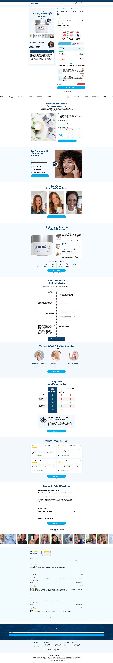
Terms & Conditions (51, 660)
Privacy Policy (58, 660)
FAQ (65, 646)
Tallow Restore (56, 648)
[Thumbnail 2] (35, 36)
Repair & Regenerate (57, 646)
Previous (30, 20)
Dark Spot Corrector (47, 645)
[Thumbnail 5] (48, 36)
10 (62, 617)
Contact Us (66, 647)
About (49, 3)
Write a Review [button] (80, 551)
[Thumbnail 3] (39, 36)
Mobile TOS (63, 660)
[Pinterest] (38, 646)
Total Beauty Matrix (57, 645)
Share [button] (32, 582)
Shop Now (66, 141)
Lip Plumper (46, 650)
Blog (61, 3)
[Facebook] (32, 646)
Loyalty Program (67, 649)
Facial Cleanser (56, 649)
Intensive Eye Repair (47, 646)
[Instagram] (34, 646)
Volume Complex (46, 648)
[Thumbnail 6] (52, 36)
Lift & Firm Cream (47, 644)
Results (57, 3)
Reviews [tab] (31, 558)
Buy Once (65, 43)
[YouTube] (36, 646)
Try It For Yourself (57, 339)
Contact (64, 3)
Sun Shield (55, 650)
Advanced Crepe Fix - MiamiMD (34, 580)
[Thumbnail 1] (31, 36)
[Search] (79, 3)
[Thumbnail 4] (44, 36)
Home (45, 3)
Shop (53, 3)
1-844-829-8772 (77, 647)
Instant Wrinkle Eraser (47, 649)
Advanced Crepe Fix (57, 644)
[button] (82, 73)
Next (53, 20)
